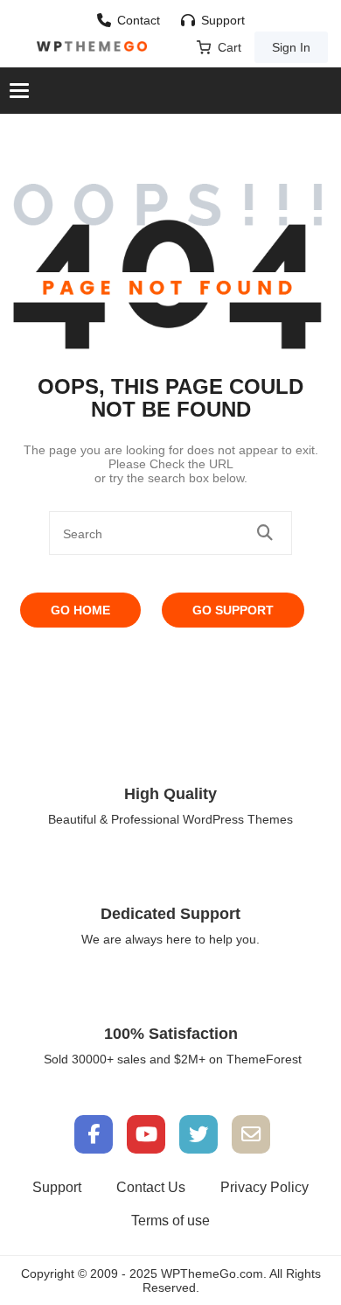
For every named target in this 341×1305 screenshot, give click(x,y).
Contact (138, 20)
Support (223, 20)
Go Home (80, 610)
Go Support (233, 610)
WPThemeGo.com (212, 1273)
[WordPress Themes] (91, 46)
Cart (229, 47)
